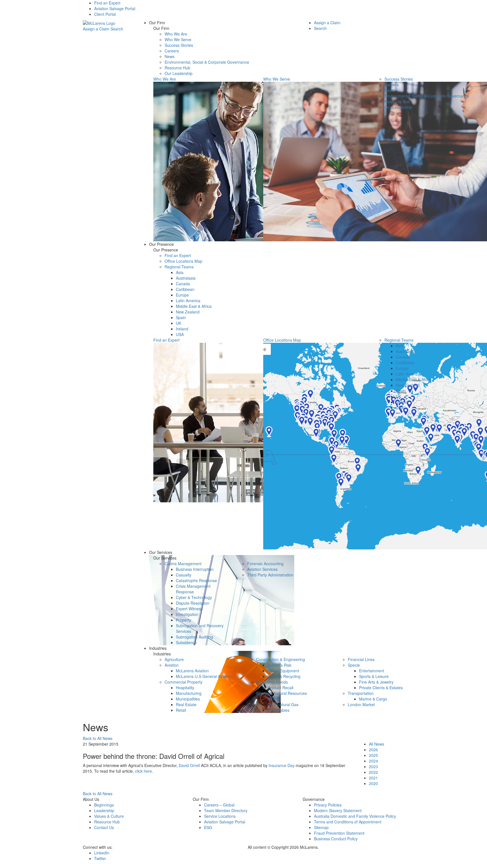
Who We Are (176, 34)
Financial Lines (361, 659)
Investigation (187, 614)
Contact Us (104, 827)
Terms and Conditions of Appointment (347, 822)
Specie (354, 665)
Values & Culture (109, 816)
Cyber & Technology (194, 597)
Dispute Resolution (192, 603)
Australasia (186, 278)
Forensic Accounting (265, 563)
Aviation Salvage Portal (114, 8)
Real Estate (186, 704)
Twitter (100, 858)
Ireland (182, 329)
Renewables (278, 710)
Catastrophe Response (196, 580)
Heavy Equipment (283, 670)
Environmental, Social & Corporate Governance (207, 62)
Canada (183, 283)
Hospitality (185, 687)
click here (143, 771)
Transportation (361, 693)
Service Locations (220, 816)
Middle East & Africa (194, 306)
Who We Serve (178, 39)
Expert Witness (189, 608)
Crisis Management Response (193, 589)
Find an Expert (107, 3)
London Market (361, 704)
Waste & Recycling (283, 676)
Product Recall (280, 687)
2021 (373, 778)
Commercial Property (183, 682)
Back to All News (97, 738)
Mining (273, 699)
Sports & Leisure (374, 676)
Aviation (172, 665)
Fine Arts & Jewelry (376, 682)
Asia (179, 272)
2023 (373, 766)
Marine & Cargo (373, 699)
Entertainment (371, 670)
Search (116, 29)
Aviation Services (262, 569)
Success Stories (179, 45)
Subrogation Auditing (194, 637)
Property (183, 620)
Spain (181, 317)
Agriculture (174, 659)
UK (178, 323)
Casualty (183, 575)
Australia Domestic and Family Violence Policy (355, 816)
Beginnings (104, 805)
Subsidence (186, 642)
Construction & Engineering (280, 659)
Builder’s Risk (279, 665)
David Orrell (189, 765)
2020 (373, 783)
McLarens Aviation (192, 670)
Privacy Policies (328, 805)
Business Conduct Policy (336, 838)
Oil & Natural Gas (282, 704)
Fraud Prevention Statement (339, 833)
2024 (373, 761)
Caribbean (185, 289)
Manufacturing (189, 693)
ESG (208, 827)
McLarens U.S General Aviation (204, 676)
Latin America (188, 300)
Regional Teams (179, 266)
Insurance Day (282, 765)
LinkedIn (101, 853)
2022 (373, 772)
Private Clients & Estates (381, 687)
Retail (181, 710)
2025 (373, 755)
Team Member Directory (225, 810)
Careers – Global (219, 805)
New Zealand (188, 312)
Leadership (104, 810)
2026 (373, 749)
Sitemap (321, 827)
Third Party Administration (270, 575)
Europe (182, 295)
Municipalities (188, 699)
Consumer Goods (272, 682)
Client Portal (105, 14)
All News (376, 744)
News (169, 56)
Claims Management (183, 563)
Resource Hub (177, 67)
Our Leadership (178, 73)
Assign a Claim (96, 29)
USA (180, 334)
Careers (172, 51)
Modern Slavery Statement (338, 810)
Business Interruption (195, 569)
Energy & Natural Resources (281, 693)
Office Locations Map (183, 261)
